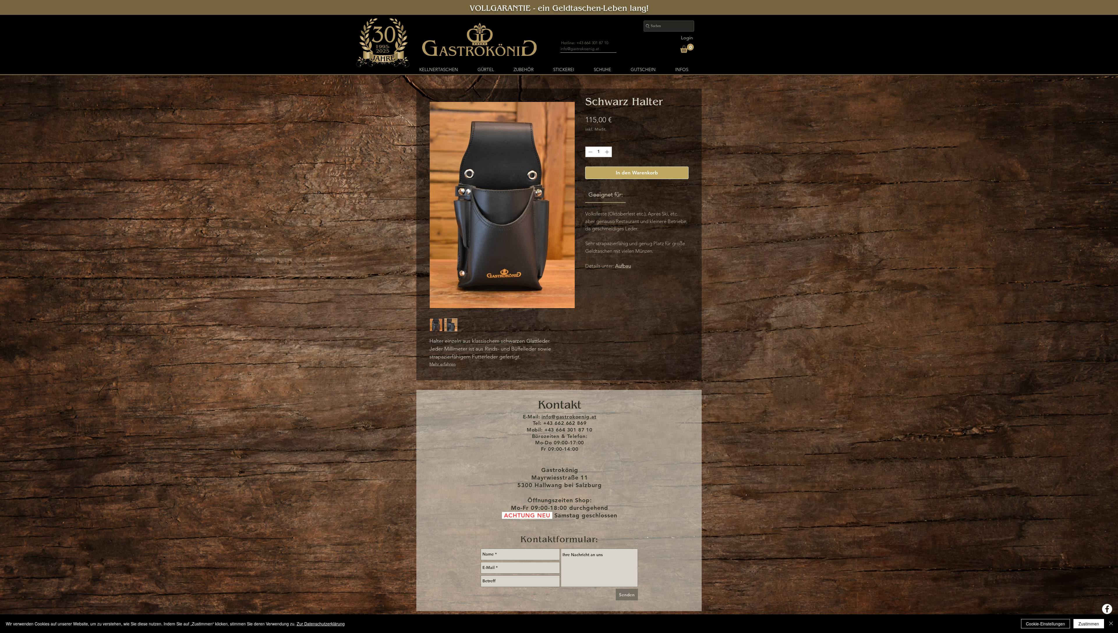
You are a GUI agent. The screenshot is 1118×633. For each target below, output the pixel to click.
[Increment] (607, 152)
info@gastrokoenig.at (579, 48)
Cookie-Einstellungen (1045, 624)
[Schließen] (1111, 623)
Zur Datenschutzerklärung (321, 624)
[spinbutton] (598, 152)
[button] (687, 48)
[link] (605, 194)
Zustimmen (1088, 624)
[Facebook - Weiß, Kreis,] (1107, 609)
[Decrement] (589, 152)
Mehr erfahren (442, 364)
